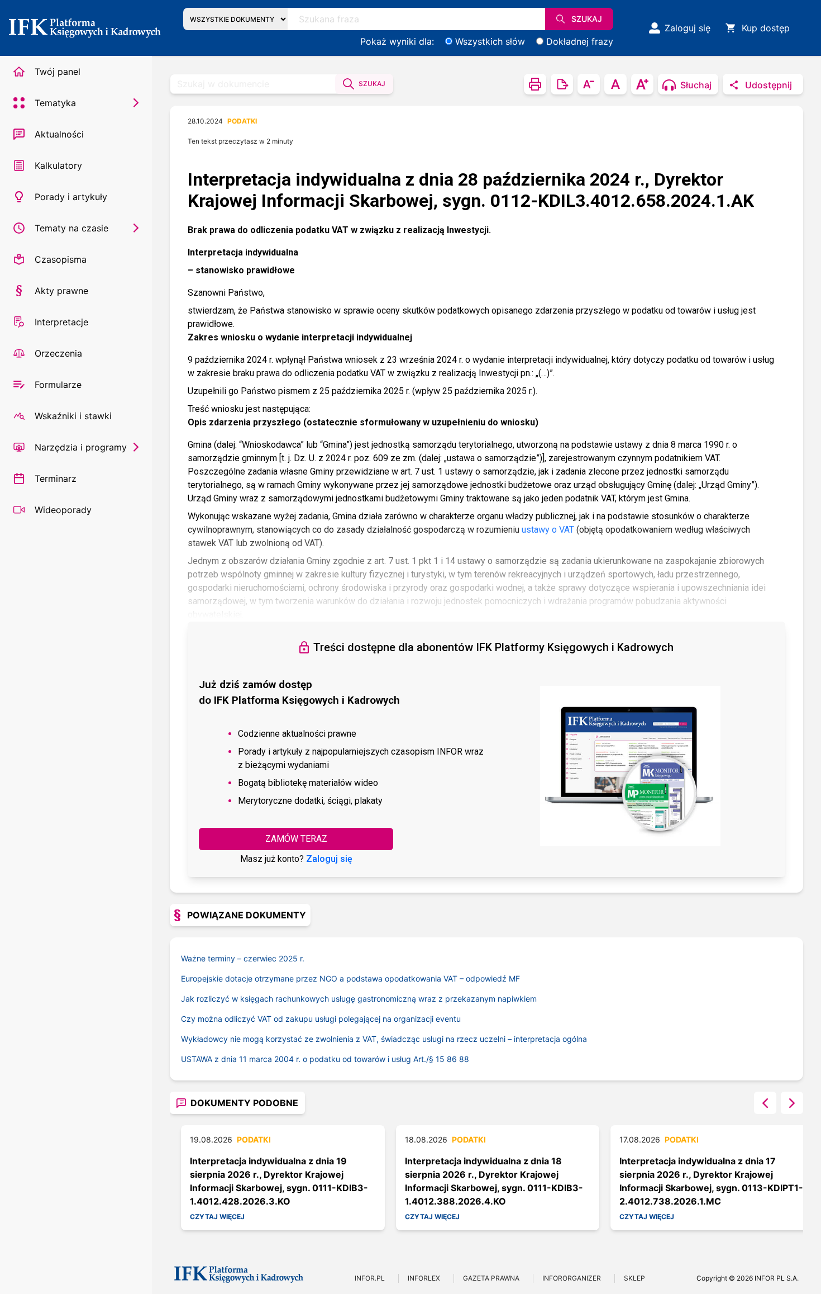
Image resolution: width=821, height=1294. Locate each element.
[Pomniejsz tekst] (588, 84)
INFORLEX (424, 1278)
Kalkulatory (58, 165)
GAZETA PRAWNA (491, 1278)
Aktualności (59, 134)
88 (464, 1059)
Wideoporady (63, 509)
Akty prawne (61, 290)
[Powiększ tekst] (642, 84)
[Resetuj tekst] (615, 84)
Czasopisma (61, 259)
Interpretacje (61, 322)
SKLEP (634, 1278)
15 (440, 1059)
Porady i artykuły (71, 196)
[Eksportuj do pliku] (562, 84)
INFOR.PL (370, 1278)
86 (452, 1059)
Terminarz (56, 478)
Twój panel (57, 71)
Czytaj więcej (217, 1216)
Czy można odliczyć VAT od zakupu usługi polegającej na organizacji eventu (321, 1018)
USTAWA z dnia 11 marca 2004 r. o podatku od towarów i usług (308, 1059)
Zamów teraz (296, 838)
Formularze (58, 384)
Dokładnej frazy (579, 41)
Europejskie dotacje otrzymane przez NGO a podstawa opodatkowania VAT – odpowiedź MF (350, 978)
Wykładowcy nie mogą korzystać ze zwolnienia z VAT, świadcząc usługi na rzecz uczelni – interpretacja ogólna (384, 1039)
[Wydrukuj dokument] (535, 84)
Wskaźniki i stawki (73, 415)
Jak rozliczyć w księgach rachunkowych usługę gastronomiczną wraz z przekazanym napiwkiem (359, 998)
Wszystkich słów (490, 41)
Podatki (242, 121)
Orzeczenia (58, 353)
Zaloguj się (329, 859)
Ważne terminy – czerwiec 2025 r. (242, 958)
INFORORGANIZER (571, 1278)
